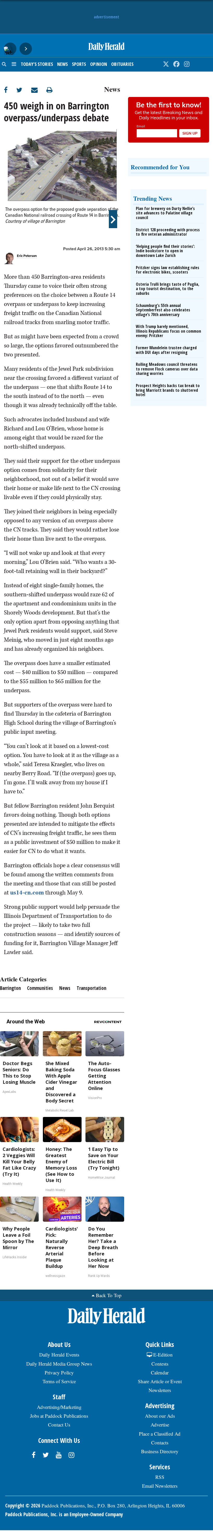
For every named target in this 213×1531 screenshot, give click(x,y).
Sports (79, 64)
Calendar (160, 1372)
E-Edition (162, 1354)
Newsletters (160, 1390)
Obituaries (122, 64)
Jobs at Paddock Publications (59, 1416)
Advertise (160, 1424)
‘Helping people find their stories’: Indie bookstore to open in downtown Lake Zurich (165, 250)
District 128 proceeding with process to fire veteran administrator (168, 232)
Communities (40, 988)
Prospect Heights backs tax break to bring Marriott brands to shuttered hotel (168, 390)
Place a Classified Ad (160, 1433)
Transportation (91, 988)
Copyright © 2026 (22, 1505)
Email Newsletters (159, 1486)
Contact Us (59, 1424)
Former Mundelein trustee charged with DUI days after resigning (166, 350)
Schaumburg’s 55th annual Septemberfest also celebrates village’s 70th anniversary (163, 310)
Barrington (10, 988)
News (62, 64)
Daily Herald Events (59, 1354)
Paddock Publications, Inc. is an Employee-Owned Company (64, 1514)
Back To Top (109, 1295)
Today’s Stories (37, 64)
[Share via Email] (38, 90)
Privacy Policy (59, 1372)
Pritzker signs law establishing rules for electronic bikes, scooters (167, 270)
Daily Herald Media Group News (59, 1363)
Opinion (98, 64)
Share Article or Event (160, 1381)
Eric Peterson (27, 256)
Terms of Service (59, 1381)
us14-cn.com (27, 893)
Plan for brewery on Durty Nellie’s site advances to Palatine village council (165, 213)
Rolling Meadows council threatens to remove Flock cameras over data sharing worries (167, 368)
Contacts (159, 1442)
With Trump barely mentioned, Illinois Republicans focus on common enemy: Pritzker (168, 331)
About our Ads (160, 1416)
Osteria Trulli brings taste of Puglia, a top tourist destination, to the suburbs (167, 288)
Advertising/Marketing (59, 1407)
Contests (159, 1363)
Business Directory (159, 1451)
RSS (159, 1477)
